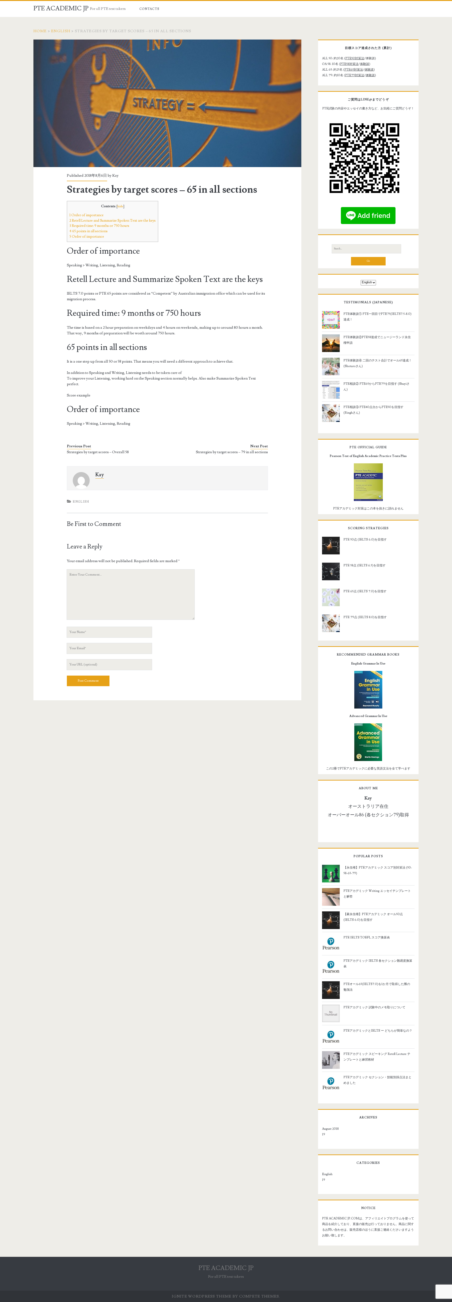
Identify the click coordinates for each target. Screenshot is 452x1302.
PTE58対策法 (349, 64)
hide (120, 206)
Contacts (149, 9)
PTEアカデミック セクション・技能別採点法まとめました (377, 1080)
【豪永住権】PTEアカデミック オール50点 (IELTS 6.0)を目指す (373, 917)
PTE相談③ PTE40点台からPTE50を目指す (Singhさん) (373, 410)
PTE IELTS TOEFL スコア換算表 (366, 937)
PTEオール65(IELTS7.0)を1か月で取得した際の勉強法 (376, 987)
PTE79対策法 (354, 75)
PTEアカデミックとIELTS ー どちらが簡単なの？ (377, 1031)
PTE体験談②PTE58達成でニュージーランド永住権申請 (377, 340)
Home (40, 31)
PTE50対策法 (354, 58)
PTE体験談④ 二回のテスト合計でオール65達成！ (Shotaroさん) (377, 363)
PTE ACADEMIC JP (61, 8)
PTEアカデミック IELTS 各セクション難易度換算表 (377, 963)
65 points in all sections (88, 231)
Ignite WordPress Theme (201, 1296)
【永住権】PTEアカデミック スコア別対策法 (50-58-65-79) (377, 870)
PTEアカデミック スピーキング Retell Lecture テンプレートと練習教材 (376, 1057)
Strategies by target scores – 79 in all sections (232, 452)
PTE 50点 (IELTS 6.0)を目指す (365, 539)
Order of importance (86, 215)
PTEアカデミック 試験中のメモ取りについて (374, 1007)
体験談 (364, 64)
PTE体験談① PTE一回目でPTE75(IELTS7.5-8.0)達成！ (377, 316)
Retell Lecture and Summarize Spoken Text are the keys (112, 220)
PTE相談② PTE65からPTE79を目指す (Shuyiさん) (376, 386)
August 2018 (330, 1129)
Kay (115, 175)
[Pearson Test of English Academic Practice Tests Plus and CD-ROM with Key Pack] (368, 482)
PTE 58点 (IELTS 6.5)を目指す (364, 565)
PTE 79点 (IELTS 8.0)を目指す (365, 617)
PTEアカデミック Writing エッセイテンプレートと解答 (377, 893)
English (60, 31)
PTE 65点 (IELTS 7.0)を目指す (365, 591)
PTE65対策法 (353, 70)
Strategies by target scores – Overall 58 (98, 452)
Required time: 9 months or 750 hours (99, 225)
